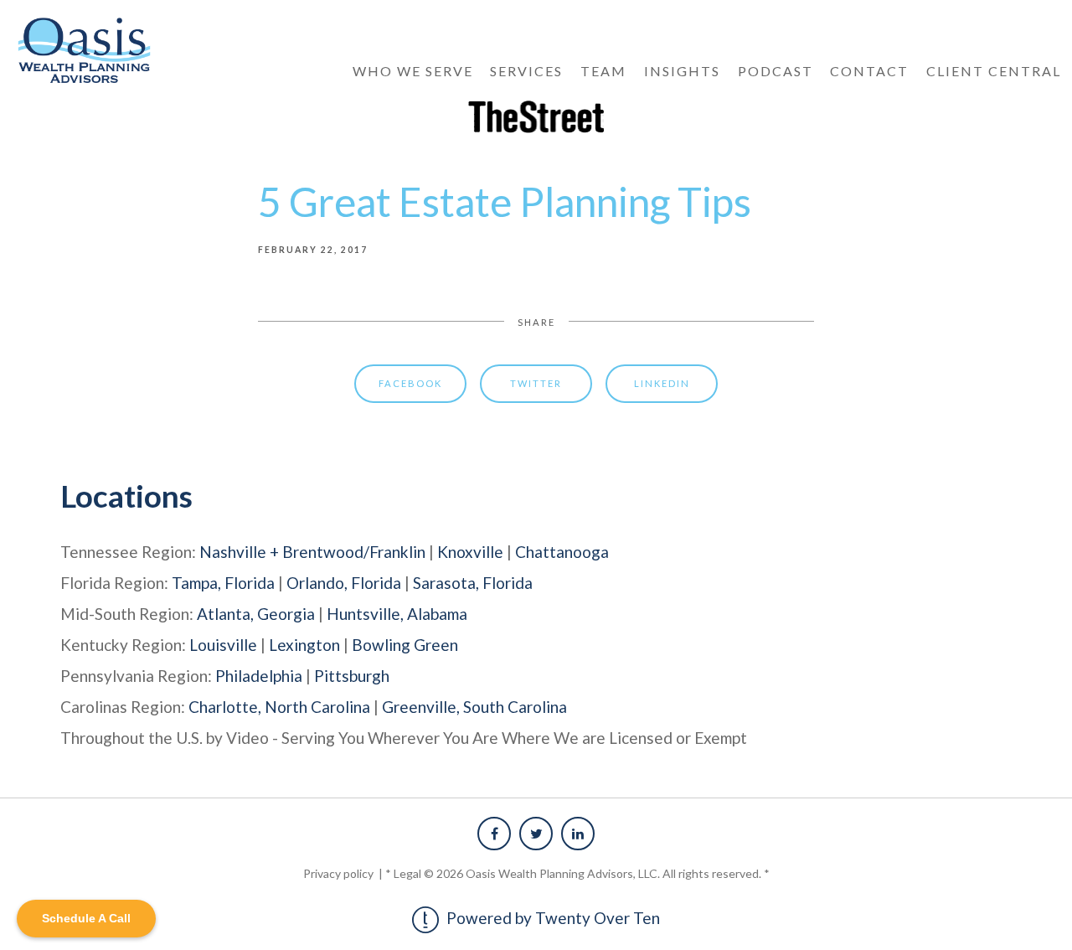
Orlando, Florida (343, 582)
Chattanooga (562, 551)
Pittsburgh (351, 675)
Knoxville (470, 551)
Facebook (410, 383)
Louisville (223, 644)
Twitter (536, 383)
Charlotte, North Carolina (279, 706)
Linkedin (662, 383)
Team (603, 71)
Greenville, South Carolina (474, 706)
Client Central (993, 71)
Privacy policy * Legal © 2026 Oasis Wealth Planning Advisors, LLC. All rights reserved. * (536, 873)
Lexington (304, 644)
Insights (682, 71)
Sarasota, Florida (473, 582)
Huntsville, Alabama (397, 613)
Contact (869, 71)
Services (526, 71)
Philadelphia (258, 675)
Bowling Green (405, 644)
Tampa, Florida (223, 582)
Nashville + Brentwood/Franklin (312, 551)
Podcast (775, 71)
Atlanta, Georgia (256, 613)
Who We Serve (413, 71)
